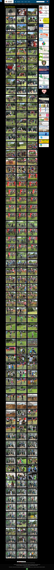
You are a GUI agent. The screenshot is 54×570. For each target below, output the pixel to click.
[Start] (15, 1)
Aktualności (18, 1)
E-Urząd (26, 1)
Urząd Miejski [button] (11, 4)
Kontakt (29, 1)
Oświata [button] (27, 4)
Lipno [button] (15, 4)
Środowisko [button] (23, 4)
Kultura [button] (30, 4)
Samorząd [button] (7, 4)
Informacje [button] (19, 4)
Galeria (22, 1)
